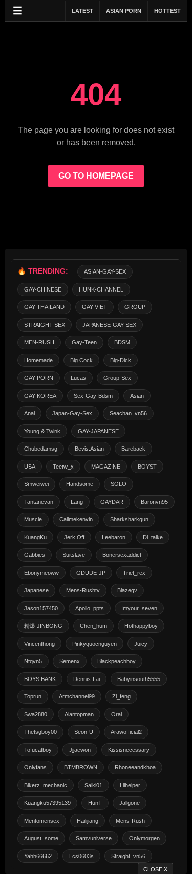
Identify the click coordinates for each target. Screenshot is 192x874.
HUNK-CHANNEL (101, 289)
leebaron (113, 537)
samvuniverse (94, 838)
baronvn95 (154, 502)
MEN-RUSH (39, 342)
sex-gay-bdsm (93, 396)
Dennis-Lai (86, 679)
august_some (41, 838)
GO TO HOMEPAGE (96, 175)
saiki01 (93, 785)
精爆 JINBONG (43, 626)
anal (29, 413)
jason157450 (41, 608)
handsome (79, 484)
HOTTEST (167, 11)
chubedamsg (40, 448)
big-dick (120, 360)
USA (29, 466)
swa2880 (35, 714)
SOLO (118, 484)
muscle (33, 519)
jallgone (129, 803)
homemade (38, 360)
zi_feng (121, 696)
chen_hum (93, 626)
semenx (69, 661)
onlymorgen (144, 838)
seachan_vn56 (128, 413)
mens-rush (130, 821)
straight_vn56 (128, 856)
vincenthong (39, 643)
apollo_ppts (89, 608)
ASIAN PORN (123, 11)
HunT (95, 803)
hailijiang (87, 821)
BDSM (122, 342)
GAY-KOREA (40, 396)
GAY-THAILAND (44, 307)
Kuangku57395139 (47, 803)
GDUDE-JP (90, 573)
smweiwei (36, 484)
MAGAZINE (105, 466)
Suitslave (73, 555)
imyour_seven (139, 608)
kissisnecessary (129, 750)
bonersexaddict (121, 555)
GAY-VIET (94, 307)
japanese (36, 590)
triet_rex (134, 573)
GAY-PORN (38, 378)
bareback (133, 448)
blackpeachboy (116, 661)
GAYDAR (111, 502)
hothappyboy (141, 626)
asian (137, 396)
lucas (78, 378)
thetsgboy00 (40, 732)
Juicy (140, 643)
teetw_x (63, 466)
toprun (32, 696)
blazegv (127, 590)
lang (77, 502)
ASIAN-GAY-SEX (105, 271)
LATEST (82, 11)
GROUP (134, 307)
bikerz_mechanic (45, 785)
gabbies (34, 555)
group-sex (117, 378)
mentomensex (41, 821)
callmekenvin (76, 519)
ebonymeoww (41, 573)
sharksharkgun (129, 519)
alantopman (79, 714)
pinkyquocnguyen (94, 643)
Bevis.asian (89, 448)
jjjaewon (80, 750)
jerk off (74, 537)
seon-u (83, 732)
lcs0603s (81, 856)
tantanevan (38, 502)
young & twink (42, 431)
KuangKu (35, 537)
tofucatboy (38, 750)
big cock (81, 360)
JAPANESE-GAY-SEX (109, 325)
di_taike (153, 537)
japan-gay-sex (72, 413)
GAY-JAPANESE (98, 431)
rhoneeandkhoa (135, 767)
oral (116, 714)
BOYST (147, 466)
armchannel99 (77, 696)
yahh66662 (38, 856)
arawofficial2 (126, 732)
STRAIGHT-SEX (44, 325)
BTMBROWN (80, 767)
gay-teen (84, 342)
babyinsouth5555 (138, 679)
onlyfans (35, 767)
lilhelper (130, 785)
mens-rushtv (83, 590)
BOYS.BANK (40, 679)
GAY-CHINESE (42, 289)
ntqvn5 (33, 661)
